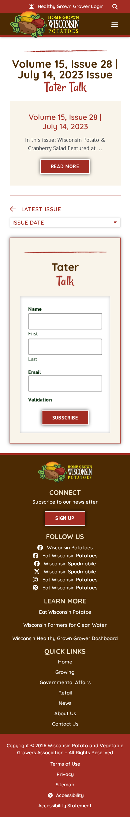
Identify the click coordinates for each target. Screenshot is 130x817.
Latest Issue (41, 209)
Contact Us (65, 724)
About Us (65, 714)
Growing (65, 672)
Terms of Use (65, 764)
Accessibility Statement (65, 806)
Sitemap (65, 785)
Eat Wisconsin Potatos (65, 612)
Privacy (65, 774)
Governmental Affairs (65, 683)
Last (32, 358)
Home (65, 662)
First (32, 333)
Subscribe (65, 418)
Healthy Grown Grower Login (71, 6)
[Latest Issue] (13, 209)
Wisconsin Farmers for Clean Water (65, 625)
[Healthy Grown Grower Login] (31, 6)
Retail (65, 693)
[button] (115, 7)
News (65, 703)
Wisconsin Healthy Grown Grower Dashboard (65, 638)
